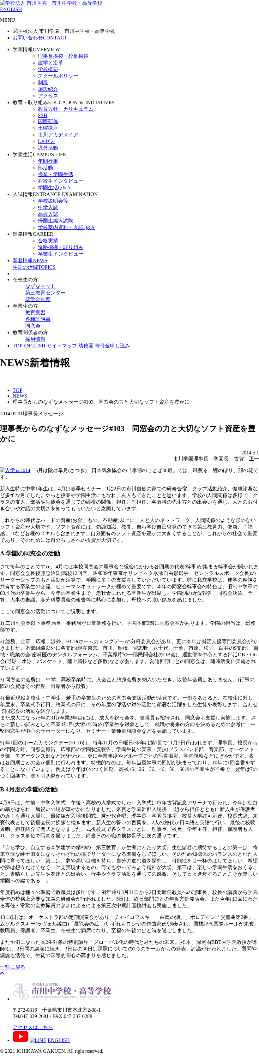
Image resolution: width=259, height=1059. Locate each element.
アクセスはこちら (33, 1027)
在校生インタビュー (60, 181)
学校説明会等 (53, 201)
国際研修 (48, 121)
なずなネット (40, 286)
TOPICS (34, 267)
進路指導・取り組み (60, 247)
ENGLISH (11, 9)
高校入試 (48, 214)
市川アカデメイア (58, 134)
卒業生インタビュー (60, 254)
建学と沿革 (50, 62)
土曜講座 (48, 128)
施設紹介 (48, 89)
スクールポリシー (58, 76)
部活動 (45, 167)
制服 (43, 82)
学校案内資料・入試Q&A (66, 227)
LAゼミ (46, 141)
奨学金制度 (38, 299)
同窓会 (32, 325)
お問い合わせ (40, 37)
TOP (17, 345)
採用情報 (35, 339)
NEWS (30, 260)
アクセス (48, 95)
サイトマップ (62, 345)
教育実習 (35, 312)
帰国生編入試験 (55, 220)
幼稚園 (85, 345)
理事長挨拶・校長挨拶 (63, 56)
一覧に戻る (12, 967)
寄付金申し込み (112, 345)
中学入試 (48, 207)
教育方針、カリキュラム (65, 109)
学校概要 (48, 69)
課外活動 (48, 148)
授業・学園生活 (55, 174)
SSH (42, 115)
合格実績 (48, 240)
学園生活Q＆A (54, 187)
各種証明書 (38, 319)
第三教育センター (45, 292)
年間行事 (48, 161)
